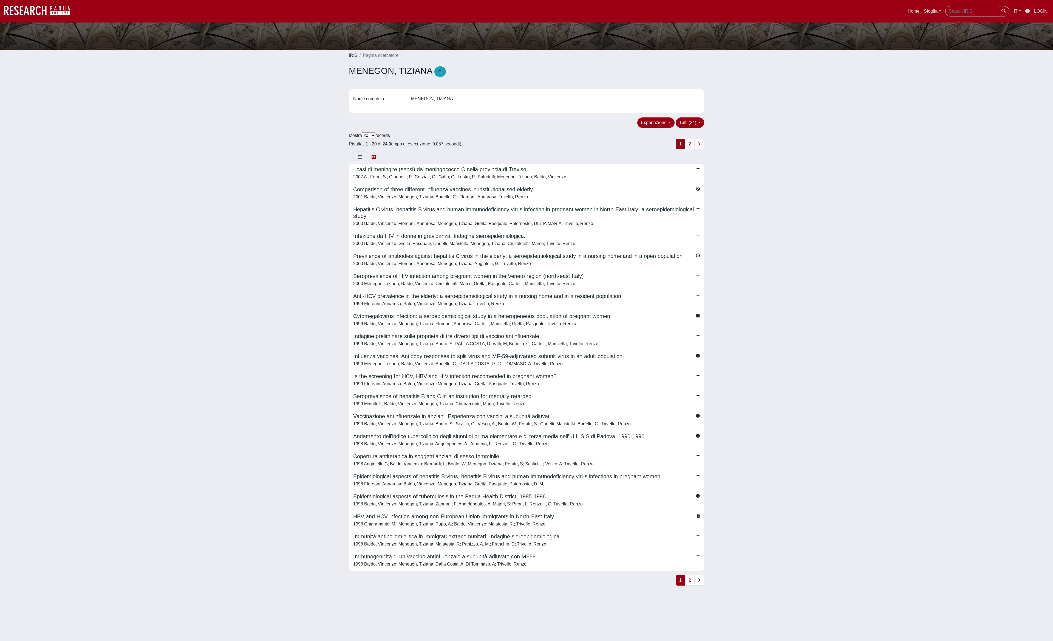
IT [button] (1016, 11)
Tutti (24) (688, 122)
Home (913, 11)
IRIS (353, 55)
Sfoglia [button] (931, 11)
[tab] (360, 157)
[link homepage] (39, 11)
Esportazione (654, 122)
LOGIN (1041, 11)
